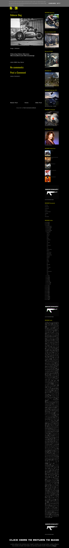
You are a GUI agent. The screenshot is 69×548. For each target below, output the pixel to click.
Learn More (52, 3)
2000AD (54, 324)
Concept (48, 356)
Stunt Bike (46, 481)
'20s (51, 322)
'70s (50, 323)
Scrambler (47, 464)
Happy (56, 389)
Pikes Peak (49, 443)
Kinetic (57, 408)
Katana (57, 406)
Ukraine (58, 499)
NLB (45, 438)
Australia (50, 332)
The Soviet (46, 491)
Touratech (46, 494)
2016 (47, 295)
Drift (58, 368)
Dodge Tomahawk (48, 367)
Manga (46, 419)
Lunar (54, 416)
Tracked (55, 494)
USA (46, 501)
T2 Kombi (48, 242)
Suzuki (57, 484)
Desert (52, 362)
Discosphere (48, 239)
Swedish (53, 485)
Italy (52, 402)
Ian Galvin (56, 397)
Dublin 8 (51, 369)
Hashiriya (57, 390)
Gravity (57, 387)
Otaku (53, 440)
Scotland (56, 463)
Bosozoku (50, 340)
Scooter (50, 463)
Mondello (53, 427)
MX (52, 435)
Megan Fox (49, 422)
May (47, 278)
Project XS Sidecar (56, 447)
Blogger (54, 545)
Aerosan (52, 326)
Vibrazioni (57, 503)
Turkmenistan (53, 498)
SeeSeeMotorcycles (49, 465)
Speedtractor (51, 474)
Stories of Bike (50, 478)
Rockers (56, 456)
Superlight (55, 483)
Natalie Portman (55, 436)
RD (49, 452)
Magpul (56, 417)
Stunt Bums (51, 481)
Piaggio (46, 443)
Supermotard (47, 484)
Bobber (51, 339)
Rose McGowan (55, 458)
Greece (46, 388)
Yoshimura (47, 514)
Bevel (54, 335)
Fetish (55, 376)
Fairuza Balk (56, 375)
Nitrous (56, 437)
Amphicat (55, 329)
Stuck (52, 480)
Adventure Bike (56, 325)
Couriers (51, 357)
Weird (53, 507)
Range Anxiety (49, 253)
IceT (52, 398)
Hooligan (56, 394)
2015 (47, 296)
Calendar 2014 (47, 346)
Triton (53, 496)
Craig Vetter (56, 357)
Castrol (54, 349)
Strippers (48, 480)
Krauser (48, 410)
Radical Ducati (57, 450)
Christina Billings (54, 353)
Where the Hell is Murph (49, 509)
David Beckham (56, 361)
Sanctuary (46, 462)
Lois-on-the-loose (48, 414)
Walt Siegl (51, 506)
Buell (58, 342)
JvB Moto (51, 406)
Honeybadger (52, 394)
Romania (48, 458)
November (48, 227)
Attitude (46, 332)
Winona (50, 510)
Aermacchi (48, 326)
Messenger (48, 264)
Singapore (52, 469)
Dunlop (46, 370)
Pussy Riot (46, 449)
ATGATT (50, 331)
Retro (51, 453)
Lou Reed (46, 415)
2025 (47, 223)
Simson (57, 468)
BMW (15, 62)
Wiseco (47, 511)
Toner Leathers (56, 493)
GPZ (58, 386)
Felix (52, 376)
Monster (52, 428)
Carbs (58, 348)
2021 (47, 288)
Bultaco (50, 344)
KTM (51, 410)
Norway (57, 438)
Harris (54, 390)
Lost (56, 414)
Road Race (54, 455)
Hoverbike (47, 395)
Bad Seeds (49, 333)
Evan (48, 374)
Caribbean (50, 349)
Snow (47, 471)
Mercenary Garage (55, 422)
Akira (52, 328)
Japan (50, 403)
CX (52, 359)
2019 (47, 291)
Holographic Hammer (54, 393)
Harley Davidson (48, 390)
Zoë (47, 263)
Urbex (57, 500)
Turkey (49, 498)
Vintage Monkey (53, 505)
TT (57, 497)
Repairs (52, 452)
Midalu (50, 425)
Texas (53, 489)
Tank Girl (52, 487)
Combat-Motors (56, 355)
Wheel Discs (57, 508)
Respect (48, 238)
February (48, 282)
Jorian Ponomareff (53, 405)
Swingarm (57, 485)
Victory (48, 504)
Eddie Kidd (54, 371)
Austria (55, 332)
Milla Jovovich (54, 425)
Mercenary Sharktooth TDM (54, 424)
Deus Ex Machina (52, 363)
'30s (53, 322)
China (46, 352)
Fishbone (50, 378)
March (48, 281)
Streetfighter (56, 478)
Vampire (56, 501)
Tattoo (57, 487)
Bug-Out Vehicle (50, 343)
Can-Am (47, 348)
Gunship (48, 261)
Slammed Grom (53, 163)
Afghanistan (48, 327)
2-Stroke (49, 324)
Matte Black (53, 420)
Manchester (56, 418)
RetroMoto (56, 453)
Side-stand (50, 467)
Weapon (48, 235)
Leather (51, 412)
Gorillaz (50, 386)
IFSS (50, 399)
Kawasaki (52, 407)
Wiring (54, 510)
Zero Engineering (55, 515)
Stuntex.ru (56, 481)
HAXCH (48, 268)
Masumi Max (52, 419)
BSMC (46, 342)
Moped (50, 429)
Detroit (48, 363)
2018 (47, 292)
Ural (50, 500)
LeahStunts (47, 412)
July (47, 275)
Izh (55, 402)
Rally (46, 451)
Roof (51, 458)
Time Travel (55, 491)
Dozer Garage (57, 367)
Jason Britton (56, 403)
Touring (51, 494)
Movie (47, 433)
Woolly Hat (51, 511)
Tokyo (46, 493)
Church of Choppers (48, 211)
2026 (47, 222)
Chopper (50, 352)
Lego (52, 413)
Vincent (56, 504)
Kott (45, 410)
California (51, 347)
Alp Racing (49, 329)
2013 (47, 299)
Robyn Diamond (49, 456)
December (48, 226)
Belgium (46, 335)
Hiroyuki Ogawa (47, 393)
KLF (50, 409)
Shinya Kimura (55, 466)
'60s (47, 323)
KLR (53, 409)
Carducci (47, 349)
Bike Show (52, 336)
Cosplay (46, 357)
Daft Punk (53, 360)
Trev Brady (54, 495)
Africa (52, 327)
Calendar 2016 (47, 347)
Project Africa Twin (51, 445)
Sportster (52, 475)
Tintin (45, 492)
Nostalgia (46, 439)
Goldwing (46, 386)
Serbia (55, 465)
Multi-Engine (52, 434)
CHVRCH (46, 354)
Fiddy (58, 376)
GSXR (54, 388)
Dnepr (58, 366)
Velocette (50, 502)
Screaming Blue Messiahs (55, 464)
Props (47, 448)
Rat (45, 452)
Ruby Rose (57, 459)
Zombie (46, 516)
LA (58, 410)
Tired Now (50, 492)
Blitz (58, 337)
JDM (52, 404)
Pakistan (56, 441)
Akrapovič (56, 328)
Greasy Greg (47, 206)
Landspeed (46, 411)
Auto (58, 332)
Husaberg (47, 397)
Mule (48, 434)
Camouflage (57, 347)
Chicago (54, 351)
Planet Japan (47, 216)
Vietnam (52, 504)
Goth (52, 386)
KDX (57, 407)
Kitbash (46, 409)
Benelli (49, 335)
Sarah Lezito (52, 462)
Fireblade (56, 377)
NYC (50, 439)
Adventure (49, 325)
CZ (47, 360)
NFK (45, 437)
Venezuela (54, 502)
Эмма (50, 517)
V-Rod (53, 501)
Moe (50, 427)
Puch (50, 448)
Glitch (46, 385)
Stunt (55, 480)
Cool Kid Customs (54, 356)
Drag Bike (53, 368)
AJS (49, 328)
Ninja (53, 437)
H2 (52, 389)
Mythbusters (56, 435)
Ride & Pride (57, 454)
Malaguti (49, 418)
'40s (55, 322)
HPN (52, 395)
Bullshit (46, 344)
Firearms (51, 377)
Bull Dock (56, 343)
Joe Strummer (47, 405)
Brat (58, 340)
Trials (58, 495)
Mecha (54, 421)
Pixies (57, 443)
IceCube (46, 398)
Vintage (46, 505)
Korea (56, 409)
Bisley (46, 337)
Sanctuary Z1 (49, 245)
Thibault (51, 491)
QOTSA (50, 449)
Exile (51, 375)
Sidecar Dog (48, 267)
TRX (47, 241)
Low (53, 415)
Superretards (53, 484)
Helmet (47, 391)
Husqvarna (52, 397)
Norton (52, 438)
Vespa (58, 502)
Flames (54, 378)
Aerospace (57, 326)
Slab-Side (46, 470)
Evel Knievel (53, 374)
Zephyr (50, 515)
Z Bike (56, 514)
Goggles (54, 385)
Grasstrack (52, 387)
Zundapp (52, 516)
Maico (45, 418)
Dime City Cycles (47, 365)
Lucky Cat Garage (49, 416)
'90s (58, 323)
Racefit (52, 450)
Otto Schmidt (57, 440)
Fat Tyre (49, 376)
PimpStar (54, 443)
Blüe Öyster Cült (53, 338)
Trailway (46, 495)
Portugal (46, 445)
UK (53, 499)
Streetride (57, 479)
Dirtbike (57, 365)
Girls (49, 384)
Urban (53, 500)
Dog (19, 62)
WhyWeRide (46, 510)
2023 (47, 285)
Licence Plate (57, 413)
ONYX (45, 440)
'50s (58, 322)
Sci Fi (57, 462)
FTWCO (52, 381)
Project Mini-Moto (55, 446)
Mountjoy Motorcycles (56, 432)
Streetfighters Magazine (50, 479)
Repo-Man (56, 452)
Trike (47, 496)
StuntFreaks (46, 482)
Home (26, 102)
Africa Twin (57, 327)
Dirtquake (48, 366)
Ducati (55, 369)
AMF (52, 329)
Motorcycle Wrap (54, 431)
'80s (54, 323)
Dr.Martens (47, 368)
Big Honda (48, 336)
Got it (58, 3)
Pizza (45, 444)
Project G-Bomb (48, 446)
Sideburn (55, 467)
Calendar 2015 (54, 346)
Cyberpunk (57, 359)
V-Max (50, 501)
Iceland (49, 398)
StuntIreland (51, 482)
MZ (45, 436)
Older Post (38, 102)
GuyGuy (50, 389)
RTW (54, 459)
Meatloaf (50, 421)
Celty (51, 351)
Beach (54, 334)
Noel (48, 438)
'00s (45, 322)
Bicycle (58, 335)
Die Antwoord (50, 364)
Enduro (53, 373)
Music (46, 435)
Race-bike (47, 450)
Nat (51, 436)
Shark (58, 465)
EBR (55, 370)
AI (46, 328)
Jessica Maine (56, 404)
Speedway (56, 474)
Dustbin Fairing (50, 370)
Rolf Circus (54, 457)
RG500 (53, 454)
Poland (49, 444)
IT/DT (49, 402)
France (55, 380)
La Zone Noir (47, 208)
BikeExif (48, 250)
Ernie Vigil (57, 373)
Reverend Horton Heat (48, 454)
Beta (52, 335)
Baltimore (50, 334)
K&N (54, 406)
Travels (49, 495)
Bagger (53, 333)
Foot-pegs (56, 379)
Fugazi (57, 381)
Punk (56, 448)
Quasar (57, 449)
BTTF (49, 342)
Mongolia (57, 427)
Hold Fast (48, 234)
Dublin (47, 369)
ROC (52, 456)
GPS (55, 386)
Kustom (55, 410)
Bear (57, 334)
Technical (46, 489)
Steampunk (46, 477)
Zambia (46, 515)
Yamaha (47, 513)
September (48, 230)
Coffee (49, 355)
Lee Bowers (49, 413)
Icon (54, 398)
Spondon (46, 475)
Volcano (58, 505)
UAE (51, 499)
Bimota (57, 336)
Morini (57, 429)
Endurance (48, 373)
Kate (47, 265)
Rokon (51, 457)
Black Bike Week (50, 337)
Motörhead (46, 432)
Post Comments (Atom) (29, 107)
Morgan (54, 429)
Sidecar (22, 62)
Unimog (52, 150)
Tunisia (46, 498)
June (47, 277)
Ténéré (50, 489)
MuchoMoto (55, 433)
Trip (50, 496)
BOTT (55, 340)
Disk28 (48, 260)
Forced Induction (48, 380)
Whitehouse (56, 509)
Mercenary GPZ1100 (50, 423)
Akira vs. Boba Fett (53, 170)
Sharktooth (48, 466)
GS (51, 388)
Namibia (48, 436)
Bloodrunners (48, 338)
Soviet (57, 472)
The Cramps (51, 490)
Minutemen (50, 426)
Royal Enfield (47, 459)
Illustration (56, 399)
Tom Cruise (51, 493)
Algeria (46, 329)
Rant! (56, 451)
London (53, 414)
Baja (56, 333)
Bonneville (55, 339)
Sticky (47, 274)
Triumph (57, 496)
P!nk (47, 246)
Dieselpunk (55, 364)
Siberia (46, 467)
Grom (48, 388)
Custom (47, 359)
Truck (52, 497)
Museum (56, 434)
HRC (55, 395)
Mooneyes (46, 429)
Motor (50, 431)
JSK (48, 406)
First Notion (46, 378)
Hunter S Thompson (56, 396)
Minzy (54, 426)
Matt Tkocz (47, 420)
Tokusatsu (55, 492)
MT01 (52, 433)
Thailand (46, 490)
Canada (51, 348)
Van (45, 502)
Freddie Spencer (47, 381)
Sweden (48, 485)
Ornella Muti (49, 440)
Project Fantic (57, 445)
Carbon (54, 348)
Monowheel (47, 428)
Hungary (50, 396)
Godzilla (50, 385)
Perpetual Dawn (49, 271)
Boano (48, 339)
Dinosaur (52, 365)
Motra (51, 432)
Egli (49, 372)
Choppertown (48, 353)
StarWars (55, 476)
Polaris (53, 444)
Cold (51, 355)
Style (56, 482)
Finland (47, 377)
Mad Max (51, 417)
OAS (53, 439)
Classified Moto (52, 354)
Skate (56, 469)
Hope (47, 272)
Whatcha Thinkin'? (50, 508)
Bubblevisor (53, 342)
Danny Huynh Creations (48, 361)
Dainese (57, 360)
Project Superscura (49, 447)
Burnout (53, 344)
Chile (57, 351)
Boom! (46, 340)
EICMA (55, 372)
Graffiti (48, 387)
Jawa (45, 404)
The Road (55, 490)
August (48, 231)
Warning (48, 257)
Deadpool (48, 256)
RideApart (47, 455)
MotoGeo (46, 431)
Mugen (46, 434)
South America (51, 472)
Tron (48, 497)
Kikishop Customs (51, 408)
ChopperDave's (57, 352)
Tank (49, 487)
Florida (52, 379)
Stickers (51, 477)
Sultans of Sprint (48, 483)
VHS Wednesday (51, 503)
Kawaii (48, 407)
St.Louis (51, 476)
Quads (53, 449)
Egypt (52, 372)
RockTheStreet (47, 457)
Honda (46, 394)
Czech (50, 360)
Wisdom (57, 510)
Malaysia (52, 418)
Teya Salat (56, 489)
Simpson (52, 468)
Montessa (56, 428)
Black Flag (55, 337)
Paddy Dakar (51, 441)
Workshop (49, 512)
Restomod (46, 453)
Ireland (46, 402)
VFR (47, 503)
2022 (47, 287)
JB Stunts (49, 404)
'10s (48, 322)
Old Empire (56, 439)
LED (45, 413)
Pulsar (52, 448)
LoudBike (50, 415)
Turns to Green (49, 252)
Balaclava (46, 334)
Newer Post (14, 102)
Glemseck (55, 384)
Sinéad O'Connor (47, 469)
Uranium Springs (49, 249)
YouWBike (46, 213)
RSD (51, 459)
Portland (56, 444)
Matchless (56, 419)
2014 (47, 298)
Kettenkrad (46, 408)
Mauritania (46, 421)
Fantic (46, 376)
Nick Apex (49, 437)
